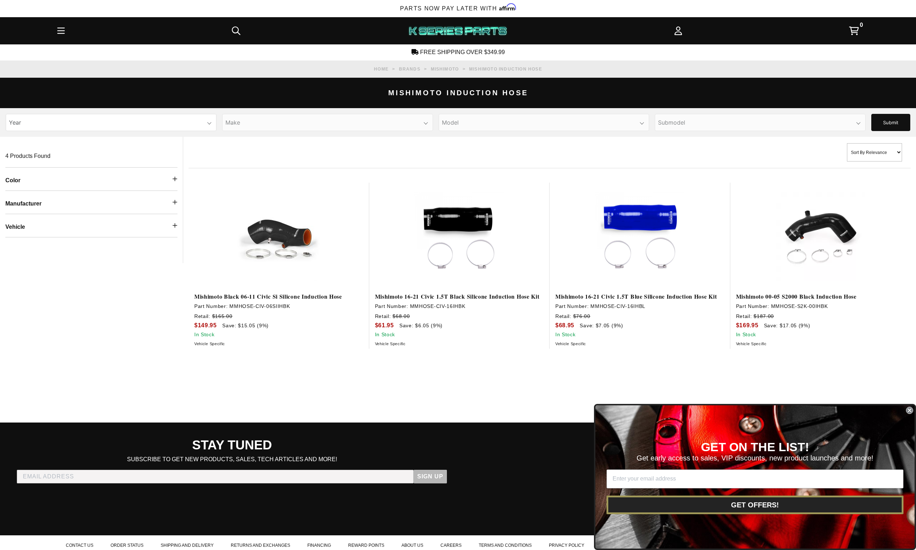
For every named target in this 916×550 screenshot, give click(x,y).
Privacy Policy (566, 545)
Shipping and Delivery (187, 545)
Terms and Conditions (505, 545)
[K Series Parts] (458, 31)
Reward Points (366, 545)
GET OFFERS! (755, 505)
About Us (412, 545)
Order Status (127, 545)
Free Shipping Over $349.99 (462, 52)
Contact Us (79, 545)
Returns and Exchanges (260, 545)
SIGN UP (430, 476)
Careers (451, 545)
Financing (319, 545)
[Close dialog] (909, 410)
